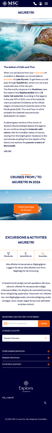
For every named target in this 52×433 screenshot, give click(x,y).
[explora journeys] (26, 386)
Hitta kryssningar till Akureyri (26, 208)
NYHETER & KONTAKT (11, 364)
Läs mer (7, 151)
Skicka (44, 324)
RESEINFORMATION (11, 358)
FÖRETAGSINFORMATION (13, 351)
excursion (8, 79)
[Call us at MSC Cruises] (35, 3)
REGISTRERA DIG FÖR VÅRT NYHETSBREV (20, 317)
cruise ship (39, 73)
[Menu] (48, 3)
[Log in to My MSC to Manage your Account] (40, 3)
